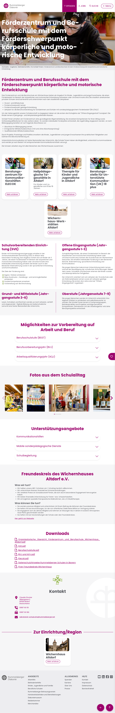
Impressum (86, 683)
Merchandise (33, 704)
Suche (95, 5)
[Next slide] (111, 398)
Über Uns (68, 686)
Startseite (5, 67)
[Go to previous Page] (100, 707)
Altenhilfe (31, 680)
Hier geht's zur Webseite (24, 518)
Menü (108, 5)
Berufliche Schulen (35, 689)
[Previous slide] (4, 398)
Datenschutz (87, 686)
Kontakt (85, 680)
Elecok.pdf (23, 558)
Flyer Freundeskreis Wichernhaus (35, 566)
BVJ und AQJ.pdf (26, 554)
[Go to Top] (109, 707)
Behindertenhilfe (24, 67)
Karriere (68, 683)
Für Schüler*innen (37, 67)
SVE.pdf (22, 546)
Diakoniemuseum (35, 698)
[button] (14, 410)
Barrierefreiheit (88, 689)
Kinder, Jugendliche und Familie (40, 686)
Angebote (13, 67)
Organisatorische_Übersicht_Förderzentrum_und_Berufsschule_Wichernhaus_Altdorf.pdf (57, 540)
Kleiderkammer (34, 701)
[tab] (54, 414)
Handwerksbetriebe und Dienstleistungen (44, 695)
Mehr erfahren (12, 194)
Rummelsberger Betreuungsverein (41, 692)
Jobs (83, 5)
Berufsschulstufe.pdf (28, 550)
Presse (67, 689)
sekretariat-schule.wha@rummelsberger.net (37, 617)
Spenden (70, 5)
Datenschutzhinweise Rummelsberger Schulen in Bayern (47, 562)
